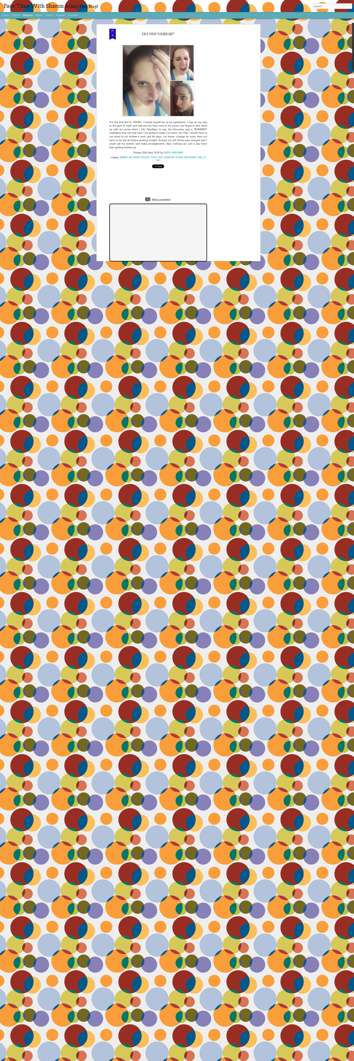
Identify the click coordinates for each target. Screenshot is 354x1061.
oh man (179, 157)
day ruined (134, 157)
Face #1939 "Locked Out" (158, 34)
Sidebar (49, 15)
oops (200, 157)
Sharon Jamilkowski (173, 152)
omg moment (190, 157)
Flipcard (16, 15)
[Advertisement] (227, 87)
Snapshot (60, 15)
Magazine (28, 15)
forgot (154, 157)
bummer (124, 157)
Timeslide (73, 15)
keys (160, 157)
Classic (5, 15)
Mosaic (39, 15)
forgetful (145, 157)
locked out (169, 157)
